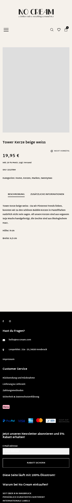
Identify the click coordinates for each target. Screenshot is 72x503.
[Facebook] (3, 321)
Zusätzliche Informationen (47, 194)
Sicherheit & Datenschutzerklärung (21, 397)
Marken (36, 178)
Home (19, 178)
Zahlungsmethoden (13, 391)
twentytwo (46, 178)
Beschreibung (16, 194)
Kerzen (27, 178)
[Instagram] (10, 321)
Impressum (9, 359)
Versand (27, 162)
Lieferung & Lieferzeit (14, 384)
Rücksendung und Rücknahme (19, 378)
